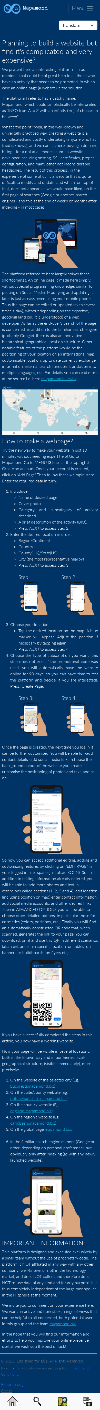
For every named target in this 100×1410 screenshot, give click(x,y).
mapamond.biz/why (58, 378)
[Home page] (12, 1401)
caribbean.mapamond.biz (32, 1122)
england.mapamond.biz (31, 1110)
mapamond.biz (58, 1129)
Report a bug (12, 1384)
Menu (79, 8)
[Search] (37, 1401)
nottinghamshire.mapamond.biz (38, 1098)
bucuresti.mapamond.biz (32, 1086)
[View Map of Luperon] (62, 1401)
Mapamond (34, 8)
